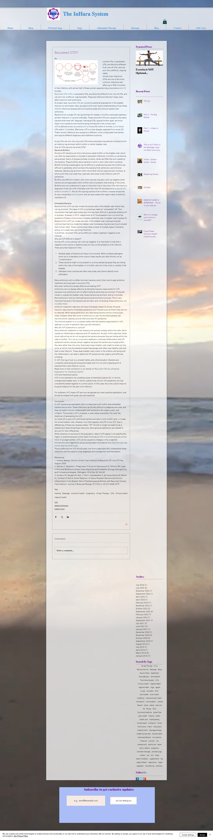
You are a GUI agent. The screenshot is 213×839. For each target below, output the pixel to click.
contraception (151, 702)
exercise (159, 705)
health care (144, 720)
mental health (157, 734)
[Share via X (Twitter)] (62, 517)
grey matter (143, 716)
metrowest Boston (144, 737)
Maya (160, 670)
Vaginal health (61, 497)
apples (157, 687)
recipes (142, 755)
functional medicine (145, 712)
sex (148, 755)
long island (157, 727)
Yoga (152, 687)
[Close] (210, 835)
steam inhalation (142, 759)
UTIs (112, 493)
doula (146, 705)
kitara (150, 727)
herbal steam (142, 723)
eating (152, 705)
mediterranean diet (144, 734)
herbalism (152, 723)
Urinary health (122, 493)
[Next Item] (159, 58)
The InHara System (147, 680)
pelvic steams (145, 748)
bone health (144, 695)
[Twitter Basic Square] (141, 778)
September (155, 673)
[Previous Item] (140, 58)
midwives (143, 741)
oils (157, 741)
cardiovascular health (154, 698)
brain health (154, 695)
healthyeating (154, 720)
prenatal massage (143, 752)
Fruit (155, 666)
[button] (165, 21)
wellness (159, 766)
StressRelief (155, 677)
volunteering (149, 766)
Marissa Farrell (142, 670)
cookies (160, 702)
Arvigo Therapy (102, 493)
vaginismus (152, 762)
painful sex (152, 745)
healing (58, 493)
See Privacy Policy (21, 836)
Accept (202, 835)
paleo (159, 745)
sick (152, 755)
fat (144, 709)
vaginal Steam (141, 762)
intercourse (142, 727)
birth (156, 691)
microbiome (156, 737)
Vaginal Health (155, 684)
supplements (154, 759)
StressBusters (144, 677)
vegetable (139, 766)
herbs (159, 723)
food (154, 709)
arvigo (143, 691)
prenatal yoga (157, 752)
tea (162, 759)
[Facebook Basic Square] (137, 778)
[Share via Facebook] (56, 517)
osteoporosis (142, 745)
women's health (78, 493)
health (158, 716)
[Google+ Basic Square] (144, 778)
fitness (148, 709)
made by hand (142, 730)
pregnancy (90, 493)
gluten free (157, 712)
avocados (150, 691)
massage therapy (155, 730)
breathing (140, 698)
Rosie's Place (145, 673)
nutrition (152, 741)
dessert (140, 705)
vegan (160, 762)
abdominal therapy (61, 506)
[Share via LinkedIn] (68, 517)
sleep (157, 755)
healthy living (59, 509)
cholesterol (140, 702)
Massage (66, 493)
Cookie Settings (188, 835)
